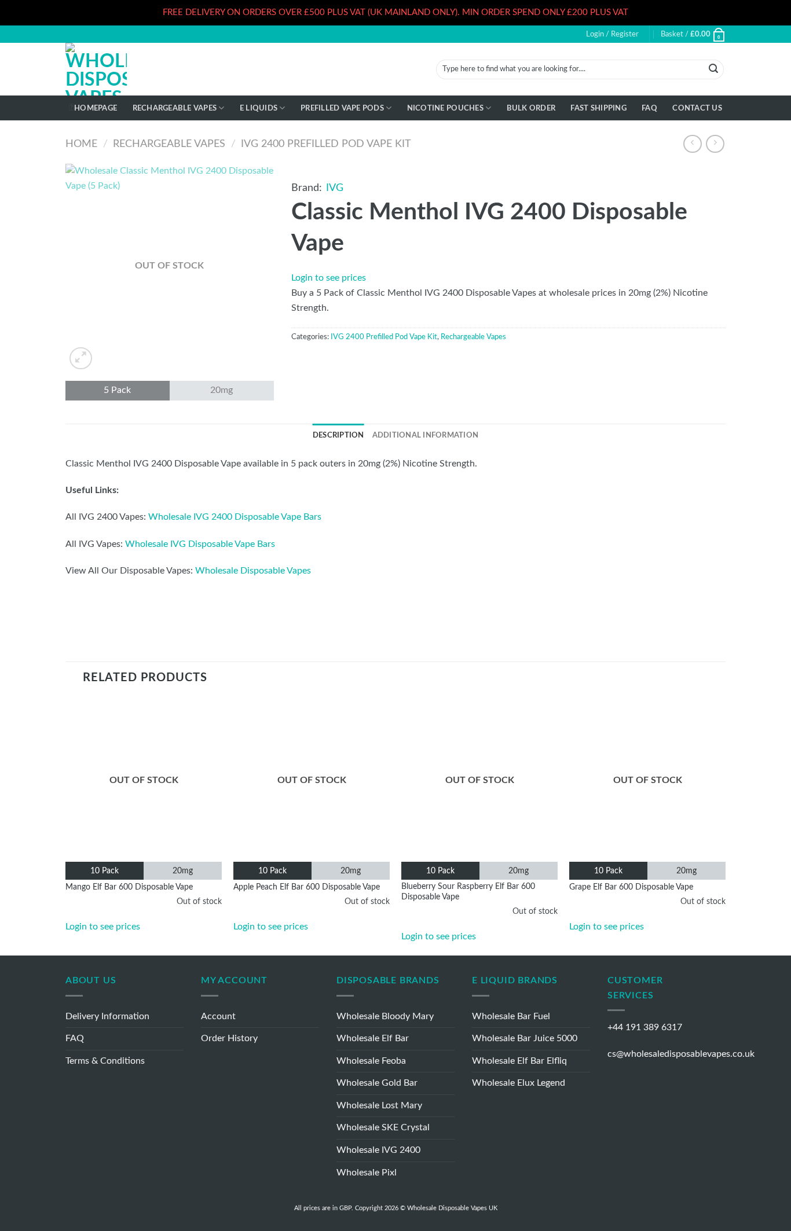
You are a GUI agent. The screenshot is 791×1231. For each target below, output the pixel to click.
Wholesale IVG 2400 (378, 1150)
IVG (334, 188)
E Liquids (258, 108)
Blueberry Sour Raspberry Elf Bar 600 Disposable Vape (468, 892)
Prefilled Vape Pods (342, 108)
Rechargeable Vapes (175, 108)
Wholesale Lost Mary (379, 1105)
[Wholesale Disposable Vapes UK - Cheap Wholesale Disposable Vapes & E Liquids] (96, 69)
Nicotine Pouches (445, 108)
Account (218, 1016)
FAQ (649, 108)
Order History (229, 1038)
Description (338, 435)
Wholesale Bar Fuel (511, 1016)
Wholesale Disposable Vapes (253, 570)
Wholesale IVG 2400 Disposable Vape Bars (234, 516)
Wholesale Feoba (371, 1060)
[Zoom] (80, 358)
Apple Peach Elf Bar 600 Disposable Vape (306, 887)
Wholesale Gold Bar (377, 1082)
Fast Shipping (598, 108)
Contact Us (697, 108)
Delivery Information (107, 1016)
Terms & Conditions (105, 1060)
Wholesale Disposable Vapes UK (452, 1208)
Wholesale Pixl (366, 1172)
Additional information (425, 435)
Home (81, 143)
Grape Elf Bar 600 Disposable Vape (631, 887)
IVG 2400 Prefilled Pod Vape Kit (326, 143)
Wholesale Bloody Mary (385, 1016)
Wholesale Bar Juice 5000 (524, 1038)
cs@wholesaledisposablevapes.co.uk (681, 1054)
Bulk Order (531, 108)
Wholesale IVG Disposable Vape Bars (200, 544)
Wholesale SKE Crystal (383, 1127)
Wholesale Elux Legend (518, 1082)
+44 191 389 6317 (644, 1027)
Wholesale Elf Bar (372, 1038)
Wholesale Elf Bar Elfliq (519, 1060)
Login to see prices (328, 277)
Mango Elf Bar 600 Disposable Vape (129, 887)
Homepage (95, 108)
